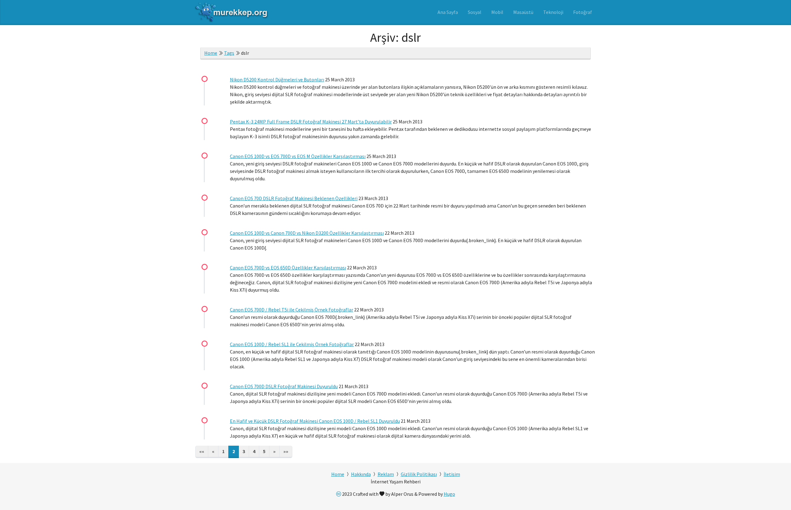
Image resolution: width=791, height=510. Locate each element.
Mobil (497, 12)
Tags (229, 53)
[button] (201, 452)
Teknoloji (553, 12)
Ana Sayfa (448, 12)
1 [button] (223, 451)
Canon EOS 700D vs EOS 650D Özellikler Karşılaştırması (288, 267)
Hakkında (361, 474)
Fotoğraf (582, 12)
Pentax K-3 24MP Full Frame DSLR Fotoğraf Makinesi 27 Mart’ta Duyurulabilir (311, 121)
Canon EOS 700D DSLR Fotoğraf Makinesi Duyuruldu (284, 386)
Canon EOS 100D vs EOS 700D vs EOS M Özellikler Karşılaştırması (298, 156)
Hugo (449, 494)
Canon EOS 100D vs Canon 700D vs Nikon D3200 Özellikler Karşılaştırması (307, 233)
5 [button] (264, 451)
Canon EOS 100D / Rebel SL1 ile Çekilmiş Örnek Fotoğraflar (292, 344)
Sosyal (474, 12)
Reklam (386, 474)
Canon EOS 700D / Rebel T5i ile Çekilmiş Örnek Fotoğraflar (291, 309)
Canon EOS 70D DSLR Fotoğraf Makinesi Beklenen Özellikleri (293, 198)
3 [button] (244, 451)
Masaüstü (523, 12)
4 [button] (254, 451)
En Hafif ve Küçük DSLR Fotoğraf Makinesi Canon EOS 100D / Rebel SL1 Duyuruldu (315, 421)
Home (210, 53)
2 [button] (233, 451)
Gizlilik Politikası (419, 474)
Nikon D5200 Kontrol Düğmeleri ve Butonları (277, 79)
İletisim (452, 474)
